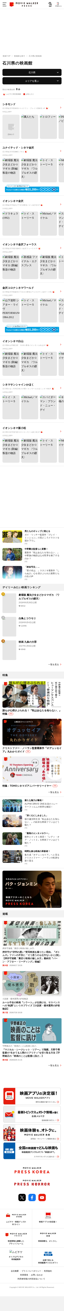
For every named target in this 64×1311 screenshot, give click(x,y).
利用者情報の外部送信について (31, 1279)
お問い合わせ (37, 1275)
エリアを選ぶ (32, 81)
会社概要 (15, 1271)
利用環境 (24, 1275)
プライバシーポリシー (31, 1271)
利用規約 (48, 1271)
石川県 (32, 72)
